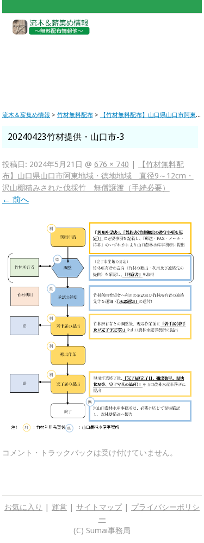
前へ (15, 200)
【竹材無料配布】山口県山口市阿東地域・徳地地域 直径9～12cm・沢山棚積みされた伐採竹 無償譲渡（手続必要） (98, 176)
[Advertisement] (101, 64)
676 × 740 (111, 164)
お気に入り (23, 507)
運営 (59, 507)
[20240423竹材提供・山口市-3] (100, 430)
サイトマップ (99, 507)
